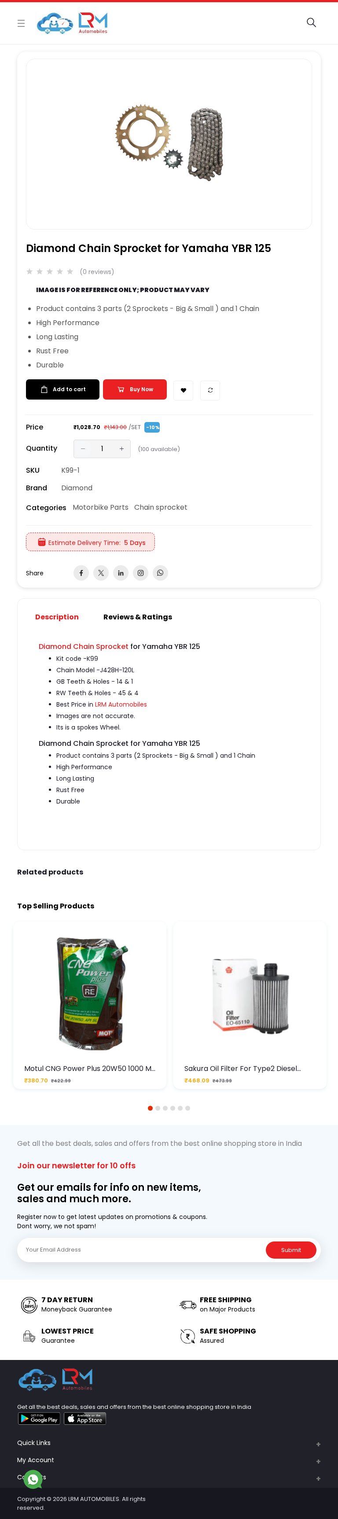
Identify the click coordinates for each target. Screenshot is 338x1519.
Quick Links (34, 1442)
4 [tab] (173, 1108)
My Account (35, 1460)
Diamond (76, 488)
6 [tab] (188, 1108)
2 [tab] (158, 1108)
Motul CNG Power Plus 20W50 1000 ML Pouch (89, 1068)
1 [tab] (150, 1108)
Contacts (31, 1477)
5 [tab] (180, 1108)
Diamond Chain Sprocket (84, 646)
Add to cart (69, 389)
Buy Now (141, 389)
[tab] (62, 617)
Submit (291, 1250)
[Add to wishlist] (183, 390)
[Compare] (210, 390)
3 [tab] (165, 1108)
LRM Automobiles (121, 704)
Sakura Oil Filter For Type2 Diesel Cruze (240, 1068)
